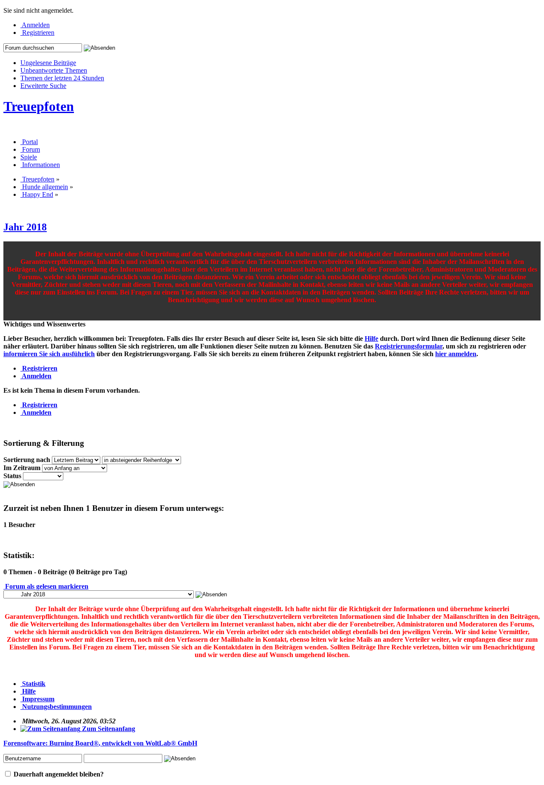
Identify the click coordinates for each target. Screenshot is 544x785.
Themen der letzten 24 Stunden (62, 78)
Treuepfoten (38, 106)
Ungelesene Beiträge (48, 62)
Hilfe (371, 338)
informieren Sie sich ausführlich (49, 353)
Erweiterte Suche (43, 85)
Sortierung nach (26, 459)
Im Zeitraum (21, 467)
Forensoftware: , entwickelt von (100, 743)
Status (12, 475)
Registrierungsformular (408, 346)
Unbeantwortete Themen (53, 70)
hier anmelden (455, 353)
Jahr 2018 (25, 226)
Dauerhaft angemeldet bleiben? (58, 774)
